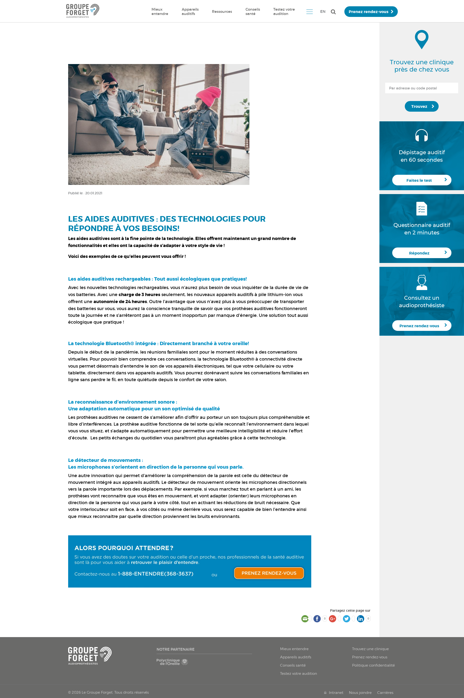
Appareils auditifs (190, 11)
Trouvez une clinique (370, 649)
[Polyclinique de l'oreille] (179, 664)
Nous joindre (360, 693)
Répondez (419, 253)
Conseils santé (253, 11)
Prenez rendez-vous (368, 11)
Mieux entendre (160, 11)
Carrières (385, 693)
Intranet (336, 693)
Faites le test (419, 180)
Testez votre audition (284, 11)
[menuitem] (160, 11)
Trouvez (419, 106)
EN (323, 11)
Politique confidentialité (373, 665)
